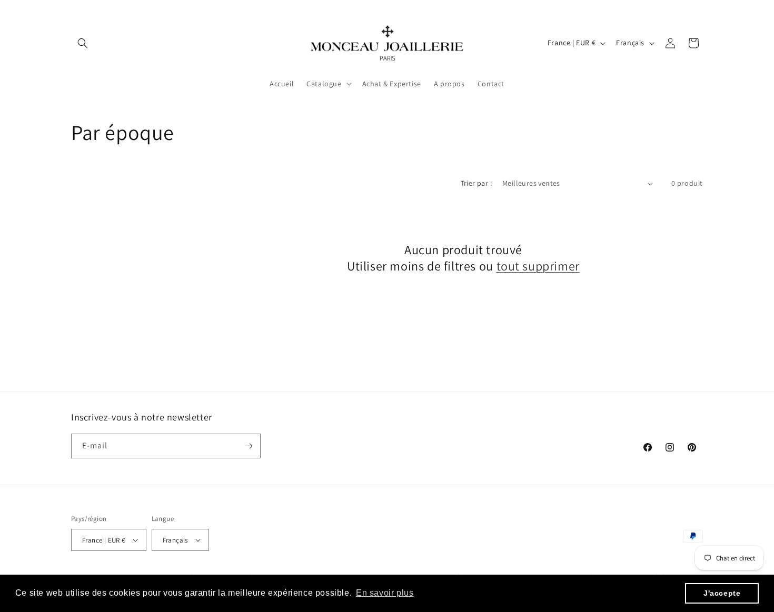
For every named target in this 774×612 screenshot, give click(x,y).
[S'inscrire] (248, 446)
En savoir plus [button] (384, 592)
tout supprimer (538, 266)
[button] (82, 43)
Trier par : (476, 183)
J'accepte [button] (721, 593)
